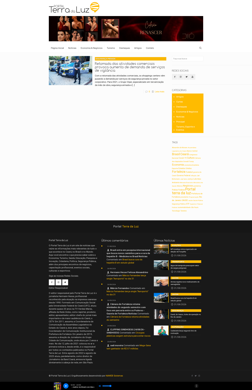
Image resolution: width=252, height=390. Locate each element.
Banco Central (192, 151)
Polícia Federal (178, 190)
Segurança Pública (179, 204)
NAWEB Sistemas (114, 375)
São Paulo (194, 207)
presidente (184, 197)
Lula (195, 179)
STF (188, 204)
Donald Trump (188, 161)
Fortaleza (178, 171)
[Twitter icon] (195, 376)
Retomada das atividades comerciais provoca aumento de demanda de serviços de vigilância (130, 64)
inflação (193, 176)
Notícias (180, 116)
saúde (190, 200)
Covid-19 (183, 158)
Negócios (188, 185)
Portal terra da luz (184, 191)
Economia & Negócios (187, 111)
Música (179, 186)
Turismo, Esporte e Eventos (185, 128)
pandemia (197, 186)
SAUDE (185, 200)
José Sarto (183, 179)
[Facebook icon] (192, 376)
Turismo (183, 211)
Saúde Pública (198, 200)
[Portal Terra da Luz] (75, 7)
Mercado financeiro (186, 182)
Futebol (189, 172)
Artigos (180, 96)
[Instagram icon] (199, 376)
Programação (194, 197)
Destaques (181, 106)
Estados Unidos (185, 168)
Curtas (179, 101)
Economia (178, 164)
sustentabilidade (184, 207)
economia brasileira (191, 165)
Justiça (190, 179)
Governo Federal (183, 175)
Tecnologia (176, 211)
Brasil (176, 154)
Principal (180, 121)
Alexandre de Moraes (179, 148)
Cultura (190, 158)
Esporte (175, 168)
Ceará (184, 154)
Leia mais (159, 91)
